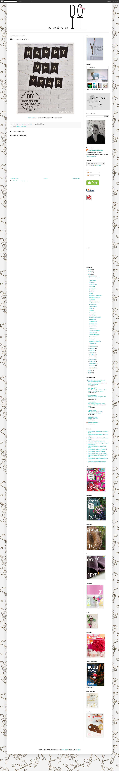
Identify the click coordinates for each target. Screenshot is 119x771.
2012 (89, 373)
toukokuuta (92, 359)
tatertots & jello (92, 395)
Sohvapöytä (92, 286)
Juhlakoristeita (93, 284)
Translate (99, 165)
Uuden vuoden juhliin (94, 278)
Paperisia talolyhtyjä (94, 334)
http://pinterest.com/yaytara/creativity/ (97, 461)
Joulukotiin (92, 299)
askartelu (18, 126)
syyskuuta (92, 350)
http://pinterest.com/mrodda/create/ (96, 451)
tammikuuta (92, 368)
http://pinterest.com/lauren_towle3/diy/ (97, 449)
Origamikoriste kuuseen (95, 317)
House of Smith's (92, 417)
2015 (89, 272)
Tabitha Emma (92, 410)
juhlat (22, 126)
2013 (89, 370)
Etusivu (45, 178)
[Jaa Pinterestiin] (43, 124)
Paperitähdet (92, 315)
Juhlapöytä (92, 282)
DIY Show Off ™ (92, 388)
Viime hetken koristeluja (95, 295)
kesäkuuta (92, 357)
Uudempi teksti (14, 178)
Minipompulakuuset (94, 302)
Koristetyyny (92, 289)
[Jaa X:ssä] (40, 124)
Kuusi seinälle (92, 328)
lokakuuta (92, 348)
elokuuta (91, 352)
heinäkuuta (92, 355)
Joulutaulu (92, 308)
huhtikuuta (92, 361)
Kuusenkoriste (93, 326)
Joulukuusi (92, 339)
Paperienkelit (92, 319)
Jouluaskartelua (93, 321)
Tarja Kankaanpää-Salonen (95, 150)
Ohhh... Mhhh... (92, 402)
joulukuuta (92, 276)
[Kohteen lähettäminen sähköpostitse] (36, 124)
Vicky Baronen (32, 117)
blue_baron (65, 749)
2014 (89, 274)
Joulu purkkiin (92, 343)
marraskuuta (92, 346)
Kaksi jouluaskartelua (94, 297)
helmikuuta (92, 365)
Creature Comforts (93, 422)
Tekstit (90, 172)
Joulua (91, 293)
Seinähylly (92, 291)
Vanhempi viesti (76, 178)
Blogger (78, 749)
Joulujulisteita (92, 304)
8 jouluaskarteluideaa (94, 330)
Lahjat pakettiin (93, 332)
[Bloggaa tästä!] (38, 124)
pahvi (25, 126)
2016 (89, 269)
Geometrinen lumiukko (95, 341)
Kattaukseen (92, 280)
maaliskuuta (92, 363)
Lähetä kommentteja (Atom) (20, 181)
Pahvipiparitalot (93, 306)
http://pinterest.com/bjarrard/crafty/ (96, 441)
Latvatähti (91, 310)
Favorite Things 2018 (93, 418)
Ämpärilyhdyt (92, 313)
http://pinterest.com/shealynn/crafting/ (97, 453)
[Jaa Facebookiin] (41, 124)
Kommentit (91, 175)
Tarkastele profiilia (91, 156)
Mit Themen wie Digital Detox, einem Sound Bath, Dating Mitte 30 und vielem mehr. (97, 405)
